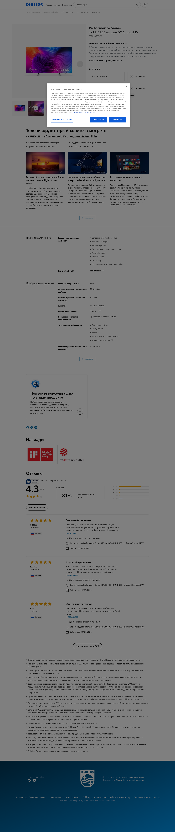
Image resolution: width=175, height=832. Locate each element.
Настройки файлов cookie (62, 119)
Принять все (117, 119)
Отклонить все (98, 119)
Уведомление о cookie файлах (84, 112)
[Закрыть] (126, 86)
